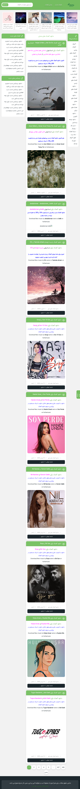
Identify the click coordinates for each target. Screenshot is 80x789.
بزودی (74, 59)
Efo (31, 248)
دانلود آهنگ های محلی (74, 98)
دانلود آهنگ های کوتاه (74, 89)
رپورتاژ (74, 129)
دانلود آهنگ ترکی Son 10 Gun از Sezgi (49, 320)
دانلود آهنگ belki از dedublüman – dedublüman (45, 204)
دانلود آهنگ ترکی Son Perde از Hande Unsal (47, 394)
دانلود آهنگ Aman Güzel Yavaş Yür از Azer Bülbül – (44, 126)
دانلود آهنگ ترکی (58, 50)
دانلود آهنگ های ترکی (53, 115)
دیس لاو (73, 126)
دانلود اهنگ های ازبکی (74, 107)
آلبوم (74, 44)
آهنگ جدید (58, 5)
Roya (37, 549)
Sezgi (35, 325)
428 (63, 767)
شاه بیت (73, 135)
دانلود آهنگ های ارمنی (74, 80)
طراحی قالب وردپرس (42, 786)
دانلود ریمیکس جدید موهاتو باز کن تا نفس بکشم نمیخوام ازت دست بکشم (13, 69)
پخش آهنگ (48, 5)
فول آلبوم (73, 138)
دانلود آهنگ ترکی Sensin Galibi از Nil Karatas (46, 469)
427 (58, 767)
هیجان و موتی (36, 54)
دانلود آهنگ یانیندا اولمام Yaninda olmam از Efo (45, 242)
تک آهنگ (73, 62)
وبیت (33, 786)
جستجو (5, 5)
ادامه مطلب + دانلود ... (46, 119)
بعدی (46, 772)
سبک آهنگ (72, 132)
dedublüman (34, 209)
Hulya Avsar (35, 624)
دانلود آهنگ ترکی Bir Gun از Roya (50, 544)
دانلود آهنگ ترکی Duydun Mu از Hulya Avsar (47, 618)
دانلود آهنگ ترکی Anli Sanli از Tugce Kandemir (46, 693)
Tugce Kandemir (36, 698)
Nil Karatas (35, 475)
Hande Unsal (35, 400)
